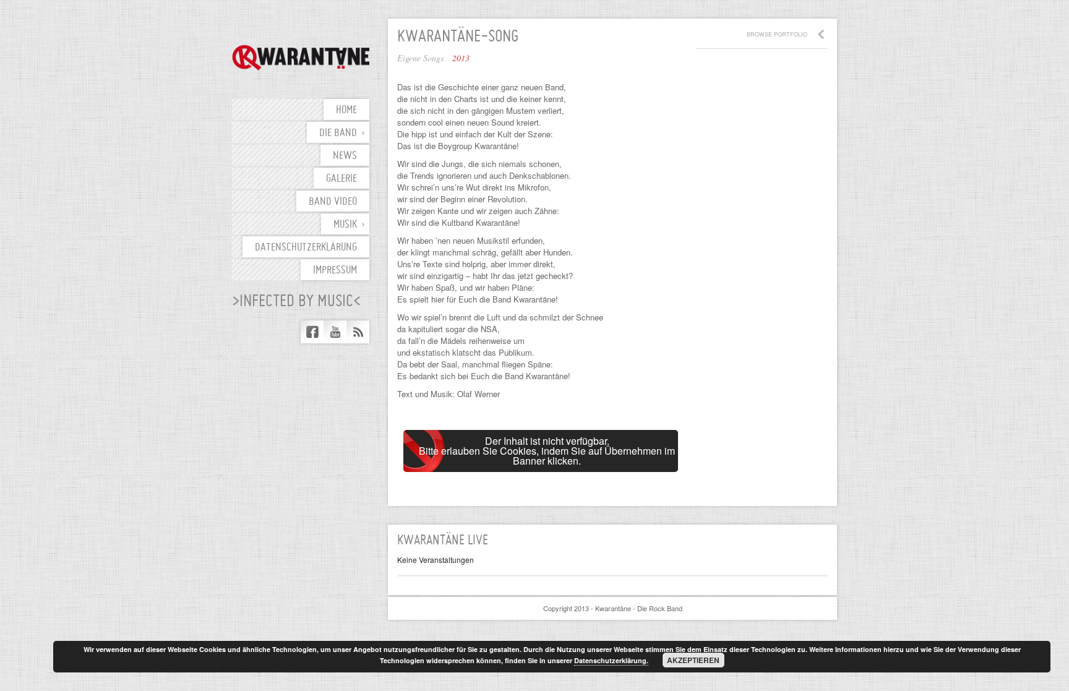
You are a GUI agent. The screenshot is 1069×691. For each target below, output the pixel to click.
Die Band (338, 133)
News (345, 156)
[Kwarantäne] (300, 58)
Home (346, 110)
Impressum (335, 270)
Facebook (312, 331)
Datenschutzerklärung (306, 247)
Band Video (333, 202)
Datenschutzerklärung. (611, 660)
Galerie (341, 179)
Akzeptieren (693, 660)
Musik (345, 225)
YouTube (335, 331)
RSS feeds (357, 331)
